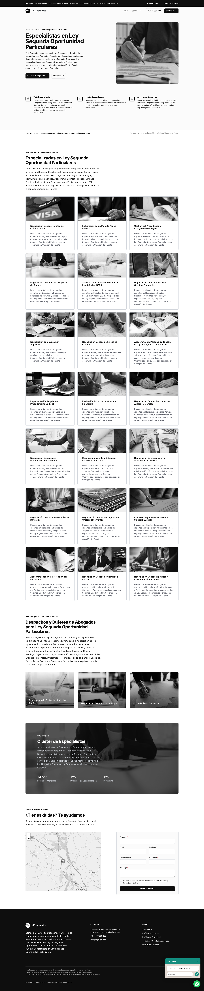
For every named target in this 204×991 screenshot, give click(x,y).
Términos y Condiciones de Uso (155, 941)
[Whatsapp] (196, 983)
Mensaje (124, 868)
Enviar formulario (147, 889)
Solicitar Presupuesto (36, 76)
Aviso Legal (147, 929)
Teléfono (153, 847)
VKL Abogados (38, 10)
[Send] (197, 974)
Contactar (170, 11)
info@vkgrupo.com (98, 940)
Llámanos (57, 76)
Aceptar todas (152, 3)
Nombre (124, 837)
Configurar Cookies (150, 945)
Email (123, 847)
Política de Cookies (150, 933)
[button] (63, 861)
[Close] (197, 961)
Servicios (136, 11)
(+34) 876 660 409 (98, 936)
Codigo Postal (126, 857)
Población (153, 857)
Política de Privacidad (147, 881)
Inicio (126, 11)
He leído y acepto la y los (145, 882)
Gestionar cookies (171, 3)
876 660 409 (155, 11)
